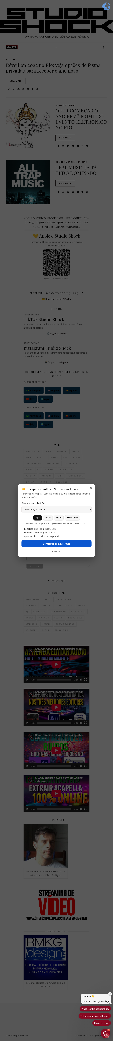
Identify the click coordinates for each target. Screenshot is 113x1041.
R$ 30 (58, 518)
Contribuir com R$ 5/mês (56, 543)
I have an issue (101, 1022)
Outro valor (72, 518)
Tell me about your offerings (94, 1015)
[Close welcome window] (110, 993)
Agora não (56, 551)
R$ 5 (38, 518)
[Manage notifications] (107, 1035)
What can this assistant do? (95, 1008)
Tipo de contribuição (33, 503)
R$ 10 (47, 518)
